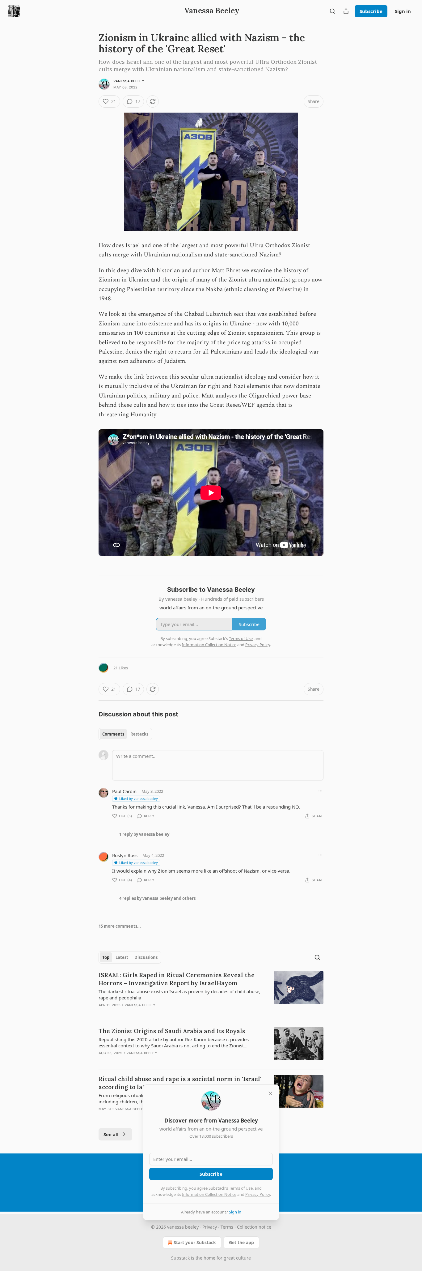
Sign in (403, 11)
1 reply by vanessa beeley (144, 834)
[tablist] (125, 734)
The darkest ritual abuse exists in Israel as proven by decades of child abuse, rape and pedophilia (179, 994)
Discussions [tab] (146, 957)
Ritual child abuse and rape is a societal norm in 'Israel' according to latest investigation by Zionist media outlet (181, 1083)
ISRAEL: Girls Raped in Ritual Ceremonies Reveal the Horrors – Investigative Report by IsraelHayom (177, 979)
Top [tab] (105, 957)
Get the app (241, 1242)
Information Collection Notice (209, 1194)
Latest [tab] (122, 957)
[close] (270, 1093)
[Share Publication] (346, 11)
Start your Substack (195, 1242)
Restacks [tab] (139, 734)
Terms (227, 1227)
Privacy (209, 1227)
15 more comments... (120, 926)
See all (111, 1134)
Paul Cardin (124, 791)
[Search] (332, 11)
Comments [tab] (113, 734)
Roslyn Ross (124, 855)
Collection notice (254, 1227)
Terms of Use (241, 1188)
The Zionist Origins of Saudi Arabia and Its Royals (172, 1031)
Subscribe (371, 11)
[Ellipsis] (320, 791)
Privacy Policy (257, 1194)
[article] (211, 993)
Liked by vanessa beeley (138, 798)
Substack (180, 1258)
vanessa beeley (128, 81)
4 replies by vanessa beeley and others (157, 898)
